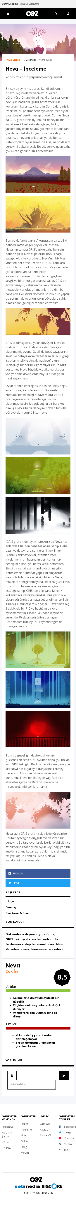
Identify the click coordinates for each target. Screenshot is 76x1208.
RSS (66, 1150)
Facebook (70, 1127)
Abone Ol (45, 1135)
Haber (24, 1124)
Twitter (68, 1132)
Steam (68, 1144)
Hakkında (7, 1127)
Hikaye (10, 901)
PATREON (33, 3)
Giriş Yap (45, 1124)
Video (24, 1135)
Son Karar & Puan (18, 913)
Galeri (24, 1141)
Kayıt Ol (44, 1129)
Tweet (18, 883)
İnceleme (26, 1129)
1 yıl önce (31, 59)
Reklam (6, 1148)
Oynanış (11, 907)
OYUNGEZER (9, 3)
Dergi (24, 1147)
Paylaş (18, 873)
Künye (5, 1142)
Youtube (69, 1138)
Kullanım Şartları (7, 1134)
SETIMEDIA (22, 3)
